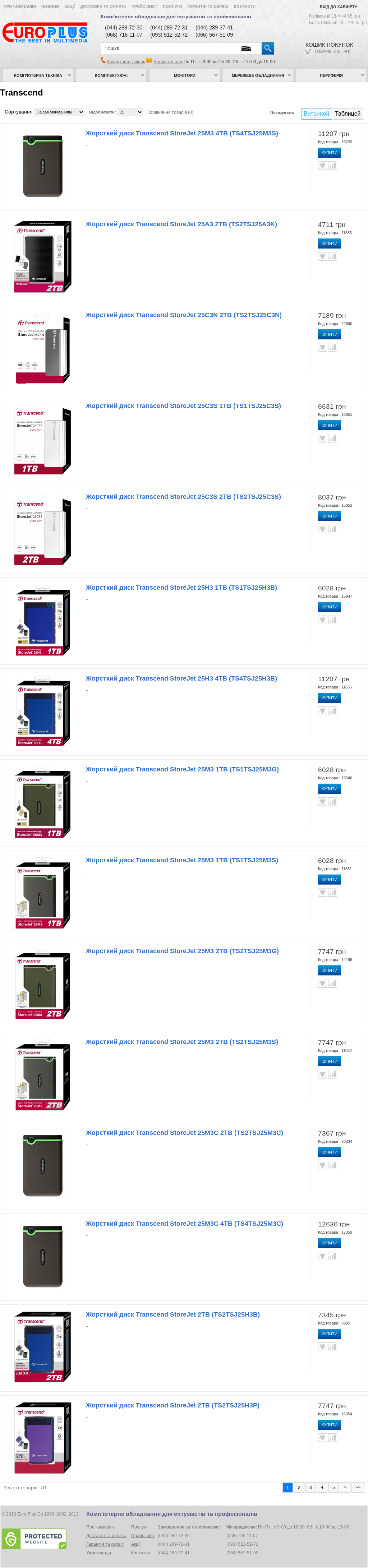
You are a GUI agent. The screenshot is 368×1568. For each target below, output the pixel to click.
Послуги (172, 6)
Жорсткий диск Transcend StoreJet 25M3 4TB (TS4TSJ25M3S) (182, 133)
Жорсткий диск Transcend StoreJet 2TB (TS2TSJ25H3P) (172, 1405)
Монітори (185, 75)
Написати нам (168, 61)
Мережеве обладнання (258, 75)
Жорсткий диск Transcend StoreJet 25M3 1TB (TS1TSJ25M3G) (182, 769)
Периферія (331, 75)
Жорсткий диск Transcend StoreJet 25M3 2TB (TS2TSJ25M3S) (182, 1042)
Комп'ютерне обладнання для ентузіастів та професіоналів (176, 16)
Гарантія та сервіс (208, 6)
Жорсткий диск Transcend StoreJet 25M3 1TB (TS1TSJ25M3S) (182, 860)
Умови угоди (98, 1552)
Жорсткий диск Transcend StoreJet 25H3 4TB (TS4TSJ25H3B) (181, 678)
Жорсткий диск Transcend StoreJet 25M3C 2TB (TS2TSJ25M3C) (184, 1132)
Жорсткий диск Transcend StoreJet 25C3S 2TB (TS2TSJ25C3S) (183, 496)
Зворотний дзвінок (126, 61)
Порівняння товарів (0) (170, 112)
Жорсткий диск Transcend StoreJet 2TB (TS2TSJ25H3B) (173, 1314)
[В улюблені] (322, 165)
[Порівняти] (332, 165)
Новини (50, 6)
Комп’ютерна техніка (38, 75)
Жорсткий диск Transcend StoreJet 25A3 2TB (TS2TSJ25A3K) (181, 224)
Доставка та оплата (103, 6)
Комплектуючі (111, 75)
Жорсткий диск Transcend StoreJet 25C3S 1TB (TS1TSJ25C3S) (183, 406)
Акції (69, 6)
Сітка (348, 114)
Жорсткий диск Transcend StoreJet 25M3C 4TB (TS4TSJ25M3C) (184, 1223)
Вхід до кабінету (338, 7)
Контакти (245, 6)
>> (357, 1487)
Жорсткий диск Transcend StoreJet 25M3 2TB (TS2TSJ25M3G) (182, 951)
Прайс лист (144, 6)
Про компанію (20, 6)
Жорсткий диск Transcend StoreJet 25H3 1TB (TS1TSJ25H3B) (181, 587)
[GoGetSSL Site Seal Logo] (43, 1538)
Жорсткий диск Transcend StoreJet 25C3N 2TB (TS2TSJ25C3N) (184, 315)
